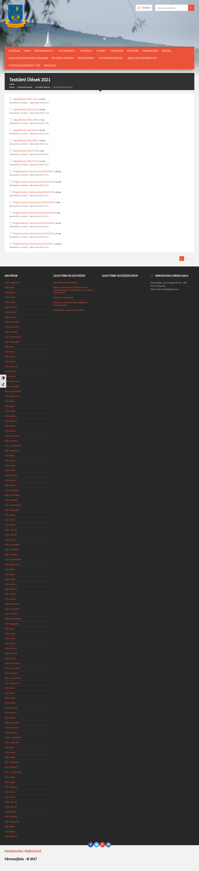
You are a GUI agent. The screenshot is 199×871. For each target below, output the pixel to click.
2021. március (11, 589)
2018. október (11, 732)
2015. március (11, 836)
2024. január (10, 430)
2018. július (10, 747)
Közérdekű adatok (110, 58)
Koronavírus (150, 50)
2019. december (12, 663)
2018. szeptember (13, 737)
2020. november (12, 608)
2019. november (12, 668)
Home (12, 87)
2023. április (10, 470)
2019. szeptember (13, 678)
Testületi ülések (42, 87)
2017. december (12, 762)
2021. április (10, 584)
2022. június (10, 515)
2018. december (12, 722)
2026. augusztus (12, 282)
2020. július (10, 628)
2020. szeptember (13, 618)
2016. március (11, 801)
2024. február (11, 425)
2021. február (11, 594)
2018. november (12, 727)
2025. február (11, 371)
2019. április (10, 702)
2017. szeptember (13, 772)
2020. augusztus (12, 623)
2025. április (10, 361)
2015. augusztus (12, 821)
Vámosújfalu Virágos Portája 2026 (68, 310)
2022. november (12, 495)
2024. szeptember (13, 391)
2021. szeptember (13, 559)
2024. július (10, 401)
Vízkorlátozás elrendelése (65, 282)
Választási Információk (142, 58)
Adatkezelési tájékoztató (23, 851)
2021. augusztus (12, 564)
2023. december (12, 435)
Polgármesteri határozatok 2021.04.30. (33, 212)
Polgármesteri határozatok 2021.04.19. (33, 223)
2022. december (12, 490)
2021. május (10, 579)
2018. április (10, 757)
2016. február (11, 806)
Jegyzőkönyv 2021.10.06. (25, 119)
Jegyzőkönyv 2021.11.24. (25, 109)
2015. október (11, 816)
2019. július (10, 688)
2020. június (10, 633)
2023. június (10, 460)
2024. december (12, 381)
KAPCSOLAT (50, 65)
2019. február (11, 712)
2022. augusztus (12, 510)
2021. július (10, 569)
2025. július (10, 346)
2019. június (10, 692)
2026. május (10, 297)
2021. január (10, 599)
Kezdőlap (14, 50)
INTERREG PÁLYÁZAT (63, 58)
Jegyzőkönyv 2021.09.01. (25, 140)
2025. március (11, 366)
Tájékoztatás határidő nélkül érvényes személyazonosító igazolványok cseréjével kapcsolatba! (73, 290)
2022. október (11, 500)
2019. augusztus (12, 683)
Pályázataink (86, 58)
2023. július (10, 455)
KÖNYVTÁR (133, 50)
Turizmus (85, 50)
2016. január (10, 811)
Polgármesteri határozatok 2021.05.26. (33, 181)
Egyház (101, 50)
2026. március (11, 307)
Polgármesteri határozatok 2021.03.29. (33, 233)
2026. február (11, 312)
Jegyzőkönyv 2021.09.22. (25, 130)
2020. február (11, 653)
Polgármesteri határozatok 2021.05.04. (33, 202)
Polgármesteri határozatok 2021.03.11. (33, 243)
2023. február (11, 480)
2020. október (11, 613)
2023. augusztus (12, 450)
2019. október (11, 673)
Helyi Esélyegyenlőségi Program (28, 58)
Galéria (166, 50)
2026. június (10, 292)
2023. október (11, 440)
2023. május (10, 465)
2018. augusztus (12, 742)
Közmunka (117, 50)
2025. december (12, 321)
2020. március (11, 648)
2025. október (11, 331)
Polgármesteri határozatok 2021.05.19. (33, 192)
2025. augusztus (12, 341)
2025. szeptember (13, 336)
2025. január (10, 376)
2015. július (10, 826)
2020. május (10, 638)
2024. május (10, 411)
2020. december (12, 603)
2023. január (10, 485)
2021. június (10, 574)
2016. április (10, 796)
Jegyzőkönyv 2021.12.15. (25, 99)
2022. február (11, 534)
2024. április (10, 416)
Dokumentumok (25, 87)
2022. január (10, 539)
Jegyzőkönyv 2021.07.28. (25, 150)
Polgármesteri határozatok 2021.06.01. (33, 171)
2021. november (12, 549)
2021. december (12, 544)
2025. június (10, 351)
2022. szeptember (13, 505)
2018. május (10, 752)
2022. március (11, 529)
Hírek (27, 50)
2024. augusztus (12, 396)
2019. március (11, 707)
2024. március (11, 420)
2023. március (11, 475)
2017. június (10, 777)
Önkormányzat (44, 50)
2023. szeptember (13, 445)
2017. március (11, 786)
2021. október (11, 554)
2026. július (10, 287)
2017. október (11, 767)
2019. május (10, 697)
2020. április (10, 643)
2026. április (10, 302)
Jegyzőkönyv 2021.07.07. (25, 161)
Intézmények (66, 50)
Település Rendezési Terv (24, 65)
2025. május (10, 356)
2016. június (10, 791)
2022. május (10, 519)
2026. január (10, 317)
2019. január (10, 717)
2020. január (10, 658)
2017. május (10, 782)
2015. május (10, 831)
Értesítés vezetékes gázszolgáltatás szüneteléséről (70, 303)
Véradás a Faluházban (63, 297)
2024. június (10, 406)
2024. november (12, 386)
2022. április (10, 524)
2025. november (12, 326)
